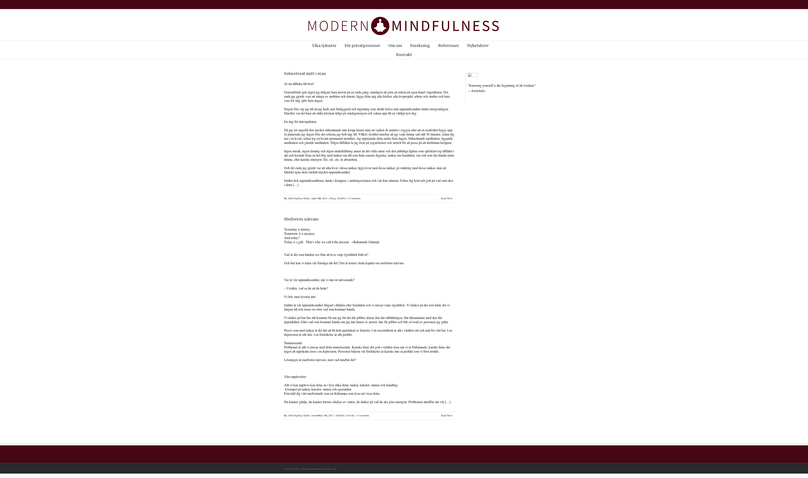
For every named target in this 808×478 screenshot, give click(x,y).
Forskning (420, 45)
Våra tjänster (324, 45)
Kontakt (404, 54)
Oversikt (350, 415)
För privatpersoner (362, 45)
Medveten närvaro (301, 219)
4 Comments (363, 415)
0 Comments (354, 198)
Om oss (395, 45)
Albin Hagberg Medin (299, 198)
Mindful (341, 198)
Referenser (448, 45)
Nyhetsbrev (478, 45)
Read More (446, 198)
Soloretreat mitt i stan (305, 73)
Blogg (333, 198)
